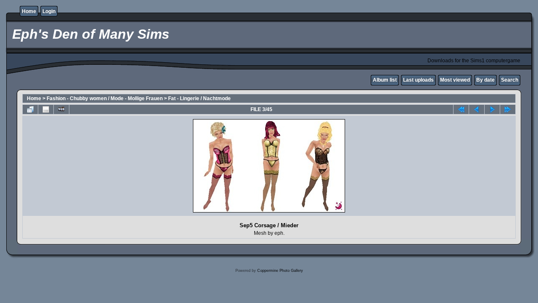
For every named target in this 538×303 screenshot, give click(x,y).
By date (485, 80)
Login (48, 11)
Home (29, 11)
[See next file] (492, 109)
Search (509, 80)
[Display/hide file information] (45, 109)
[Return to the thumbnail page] (30, 109)
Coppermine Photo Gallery (280, 270)
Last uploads (418, 80)
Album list (385, 80)
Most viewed (455, 80)
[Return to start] (461, 109)
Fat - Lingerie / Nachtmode (199, 98)
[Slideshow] (61, 109)
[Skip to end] (507, 109)
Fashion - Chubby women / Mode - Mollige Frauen (105, 98)
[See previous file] (476, 109)
